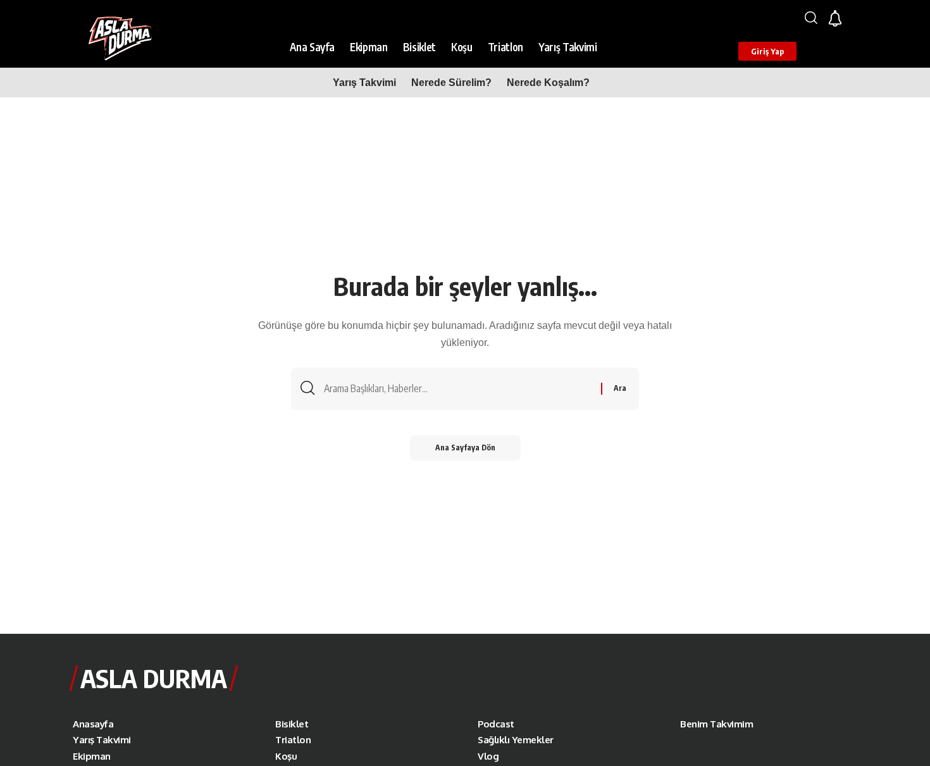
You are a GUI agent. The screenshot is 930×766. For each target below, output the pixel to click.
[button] (811, 17)
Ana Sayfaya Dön (465, 447)
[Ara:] (457, 389)
